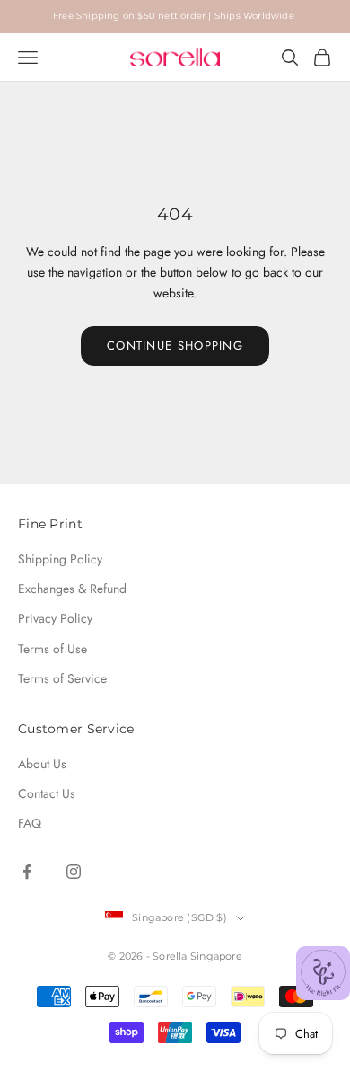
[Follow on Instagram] (74, 872)
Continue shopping (175, 345)
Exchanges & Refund (72, 589)
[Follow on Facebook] (27, 872)
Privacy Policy (55, 618)
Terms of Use (52, 649)
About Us (42, 764)
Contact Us (46, 793)
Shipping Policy (60, 559)
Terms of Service (62, 678)
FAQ (29, 823)
